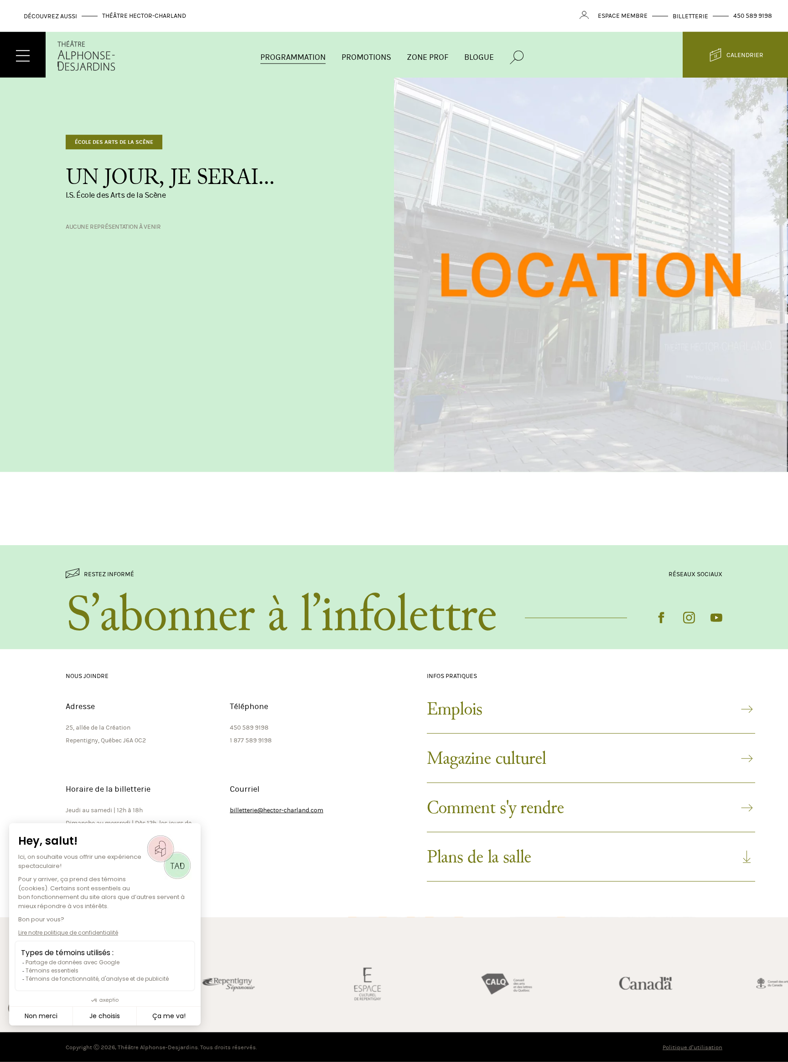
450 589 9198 (752, 16)
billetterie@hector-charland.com (276, 810)
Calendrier (744, 54)
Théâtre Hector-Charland (144, 16)
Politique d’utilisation (692, 1047)
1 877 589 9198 (251, 740)
